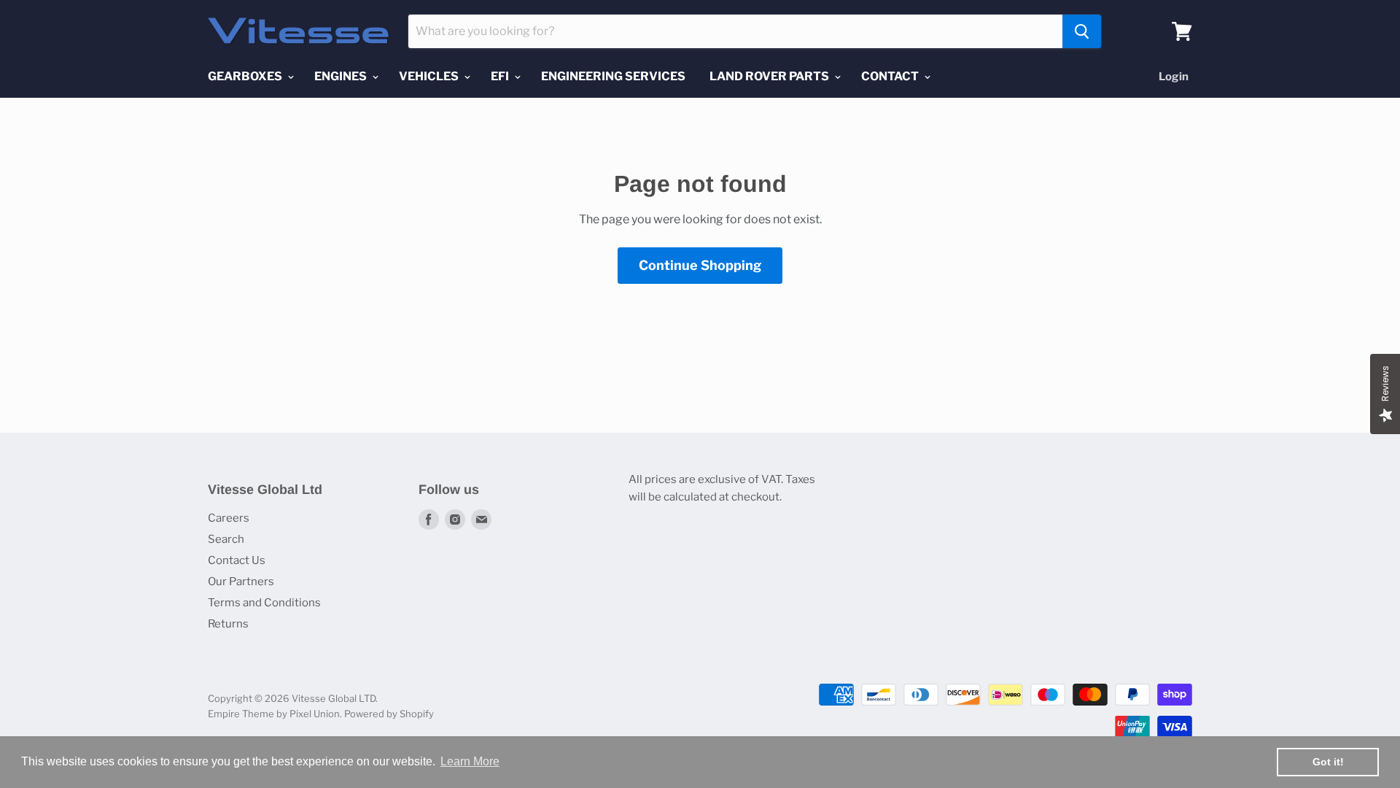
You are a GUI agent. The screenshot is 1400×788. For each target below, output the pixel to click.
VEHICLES (430, 76)
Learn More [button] (469, 761)
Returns (228, 623)
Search (226, 539)
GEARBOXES (246, 76)
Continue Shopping (700, 265)
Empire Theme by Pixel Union (274, 713)
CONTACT (891, 76)
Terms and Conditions (264, 602)
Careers (228, 518)
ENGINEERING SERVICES (613, 76)
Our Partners (241, 581)
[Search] (1081, 31)
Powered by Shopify (389, 713)
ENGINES (341, 76)
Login (1174, 76)
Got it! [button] (1328, 762)
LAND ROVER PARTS (770, 76)
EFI (501, 76)
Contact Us (236, 560)
